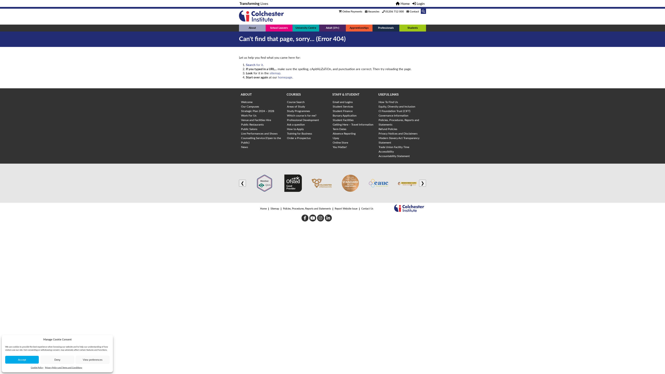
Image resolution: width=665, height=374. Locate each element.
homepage (285, 77)
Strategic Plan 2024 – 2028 (257, 111)
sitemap (275, 73)
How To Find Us (388, 102)
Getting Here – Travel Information (353, 124)
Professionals (386, 28)
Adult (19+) (332, 28)
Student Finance (343, 111)
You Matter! (340, 147)
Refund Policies (388, 129)
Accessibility (386, 151)
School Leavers (279, 28)
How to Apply (295, 129)
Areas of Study (296, 106)
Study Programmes (298, 111)
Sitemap (275, 209)
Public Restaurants (252, 124)
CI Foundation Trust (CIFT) (394, 111)
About (252, 28)
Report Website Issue (346, 209)
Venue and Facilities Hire (256, 120)
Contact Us (367, 209)
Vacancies (373, 11)
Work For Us (248, 115)
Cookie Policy (37, 368)
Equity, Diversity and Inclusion (397, 106)
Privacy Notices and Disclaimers (398, 133)
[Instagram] (320, 218)
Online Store (340, 142)
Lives (254, 4)
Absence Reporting (344, 133)
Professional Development (303, 120)
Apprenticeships (359, 28)
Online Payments (352, 11)
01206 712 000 (394, 11)
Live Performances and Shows (259, 133)
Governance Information (393, 115)
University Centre (305, 28)
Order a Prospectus (299, 138)
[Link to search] (423, 11)
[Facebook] (305, 218)
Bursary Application (345, 115)
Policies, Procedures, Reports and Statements (307, 209)
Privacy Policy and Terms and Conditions (63, 368)
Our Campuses (250, 106)
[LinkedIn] (328, 218)
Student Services (343, 106)
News (244, 147)
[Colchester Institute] (261, 20)
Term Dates (339, 129)
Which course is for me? (301, 115)
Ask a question (296, 124)
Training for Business (299, 133)
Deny (57, 359)
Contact (414, 11)
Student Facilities (343, 120)
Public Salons (249, 129)
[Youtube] (312, 218)
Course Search (296, 102)
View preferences (93, 359)
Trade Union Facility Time (394, 147)
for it (254, 65)
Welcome (246, 102)
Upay (336, 138)
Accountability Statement (394, 156)
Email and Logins (343, 102)
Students (412, 28)
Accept (22, 359)
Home (263, 209)
